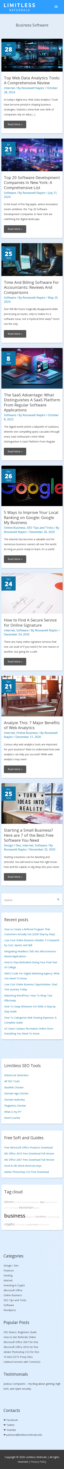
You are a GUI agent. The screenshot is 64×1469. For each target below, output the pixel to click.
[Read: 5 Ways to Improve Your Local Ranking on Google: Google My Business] (32, 485)
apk (47, 1202)
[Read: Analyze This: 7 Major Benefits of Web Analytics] (32, 695)
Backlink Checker (14, 1087)
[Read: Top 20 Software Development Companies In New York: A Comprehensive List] (32, 154)
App (42, 1202)
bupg (57, 1217)
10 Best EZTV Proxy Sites (18, 1357)
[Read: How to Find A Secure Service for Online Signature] (32, 593)
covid (11, 1208)
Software (10, 193)
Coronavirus (20, 1224)
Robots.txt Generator (16, 1075)
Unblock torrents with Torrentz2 (22, 1362)
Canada (50, 1217)
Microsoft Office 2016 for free (21, 1347)
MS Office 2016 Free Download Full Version (29, 1153)
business (14, 1215)
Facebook (12, 1420)
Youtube (11, 1430)
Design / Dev (12, 845)
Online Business (14, 528)
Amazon (18, 1202)
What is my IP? (12, 1111)
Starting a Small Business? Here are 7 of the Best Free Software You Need (29, 835)
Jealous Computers (14, 1383)
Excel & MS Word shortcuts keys (23, 1165)
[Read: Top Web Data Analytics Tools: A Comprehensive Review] (32, 55)
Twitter (10, 1425)
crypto (9, 1224)
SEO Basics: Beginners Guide (20, 1332)
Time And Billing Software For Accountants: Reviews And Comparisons (31, 287)
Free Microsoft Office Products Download (28, 1147)
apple (36, 1208)
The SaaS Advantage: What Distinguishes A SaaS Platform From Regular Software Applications (32, 402)
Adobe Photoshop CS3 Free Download (26, 1172)
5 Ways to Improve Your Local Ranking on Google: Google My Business (31, 517)
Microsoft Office (13, 1290)
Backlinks (41, 1216)
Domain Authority (14, 1099)
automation (33, 1224)
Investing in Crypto (14, 1285)
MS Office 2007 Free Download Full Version (29, 1159)
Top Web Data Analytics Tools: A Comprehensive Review (32, 80)
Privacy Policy (38, 1461)
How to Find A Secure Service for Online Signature (30, 622)
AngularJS (30, 1217)
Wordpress (10, 1310)
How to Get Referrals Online (20, 1337)
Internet (9, 88)
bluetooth (44, 1224)
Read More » (16, 125)
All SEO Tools (12, 1081)
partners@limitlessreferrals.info (24, 1434)
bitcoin (9, 1202)
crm (6, 1208)
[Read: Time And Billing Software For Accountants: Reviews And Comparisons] (32, 259)
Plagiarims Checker (15, 1105)
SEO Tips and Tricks (40, 528)
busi (16, 1208)
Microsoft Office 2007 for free (21, 1342)
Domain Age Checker (16, 1093)
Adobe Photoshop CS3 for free (21, 1352)
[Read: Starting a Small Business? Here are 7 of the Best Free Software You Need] (32, 803)
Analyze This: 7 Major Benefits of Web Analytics (32, 725)
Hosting (8, 1275)
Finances (9, 1270)
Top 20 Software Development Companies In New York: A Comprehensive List (32, 182)
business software (31, 1202)
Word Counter (12, 1117)
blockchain (26, 1207)
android (53, 1202)
